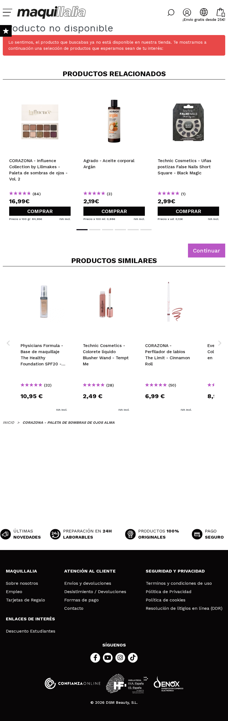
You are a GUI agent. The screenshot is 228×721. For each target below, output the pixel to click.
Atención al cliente (90, 571)
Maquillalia (21, 571)
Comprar (40, 211)
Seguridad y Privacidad (175, 571)
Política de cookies (165, 600)
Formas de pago (81, 600)
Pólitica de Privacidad (169, 591)
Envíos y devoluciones (87, 583)
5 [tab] (133, 229)
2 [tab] (94, 229)
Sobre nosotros (22, 583)
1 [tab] (82, 229)
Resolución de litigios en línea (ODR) (184, 608)
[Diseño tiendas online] (168, 683)
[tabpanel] (40, 153)
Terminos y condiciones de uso (179, 583)
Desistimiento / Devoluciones (95, 591)
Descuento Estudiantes (30, 631)
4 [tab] (120, 229)
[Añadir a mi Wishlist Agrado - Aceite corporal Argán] (114, 93)
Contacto (73, 608)
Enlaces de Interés (30, 618)
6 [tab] (146, 229)
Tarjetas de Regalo (25, 600)
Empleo (14, 591)
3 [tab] (107, 229)
